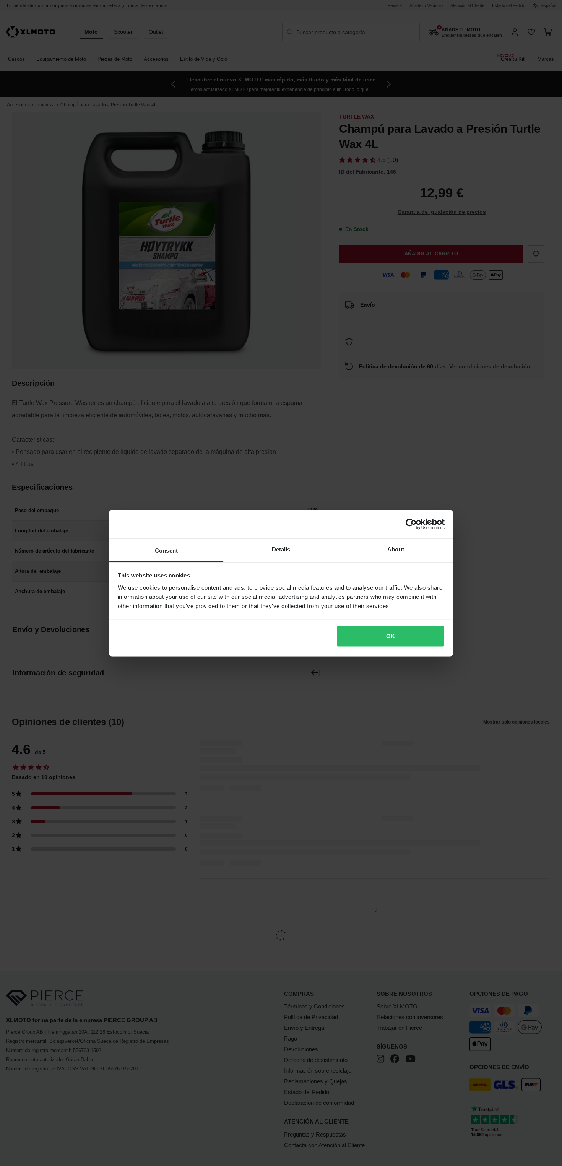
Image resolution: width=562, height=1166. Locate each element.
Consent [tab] (166, 550)
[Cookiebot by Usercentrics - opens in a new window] (411, 524)
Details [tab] (281, 549)
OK (390, 636)
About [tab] (395, 549)
